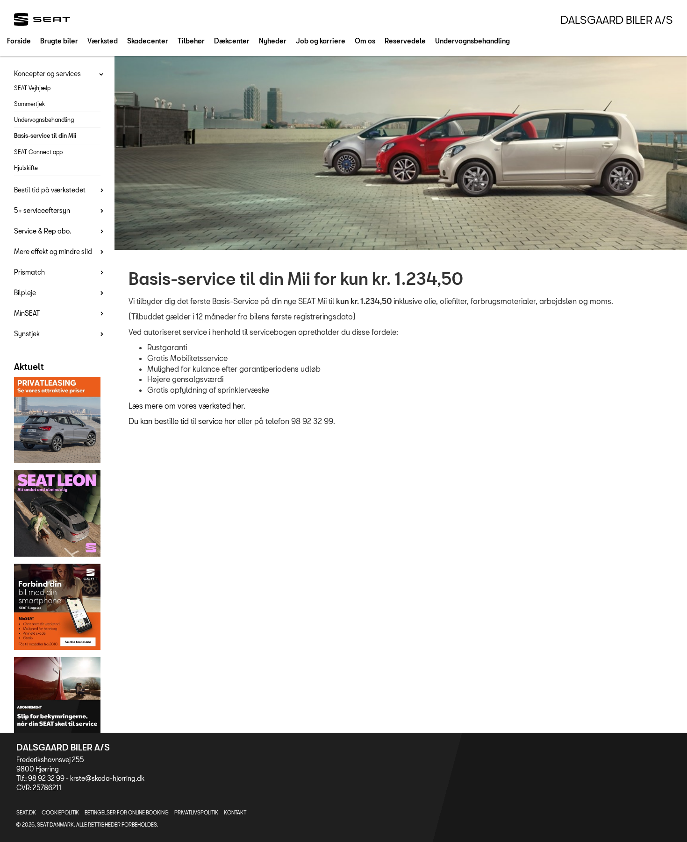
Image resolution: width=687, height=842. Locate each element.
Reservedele (405, 41)
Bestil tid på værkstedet (50, 190)
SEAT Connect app (38, 152)
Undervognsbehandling (472, 41)
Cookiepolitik (60, 812)
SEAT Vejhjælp (32, 88)
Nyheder (272, 41)
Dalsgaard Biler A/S (616, 19)
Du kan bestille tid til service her (182, 421)
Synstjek (27, 334)
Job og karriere (320, 41)
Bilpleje (25, 293)
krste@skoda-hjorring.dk (107, 778)
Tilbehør (191, 41)
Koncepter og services (47, 74)
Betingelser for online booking (127, 812)
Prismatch (29, 272)
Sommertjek (29, 103)
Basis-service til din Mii (45, 135)
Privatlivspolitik (196, 812)
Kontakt (235, 812)
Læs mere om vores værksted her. (187, 405)
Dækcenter (232, 41)
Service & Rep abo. (42, 231)
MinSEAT (27, 313)
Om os (365, 41)
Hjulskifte (26, 167)
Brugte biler (59, 41)
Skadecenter (147, 41)
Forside (19, 41)
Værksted (102, 41)
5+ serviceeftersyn (42, 210)
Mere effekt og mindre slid (53, 251)
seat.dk (26, 812)
